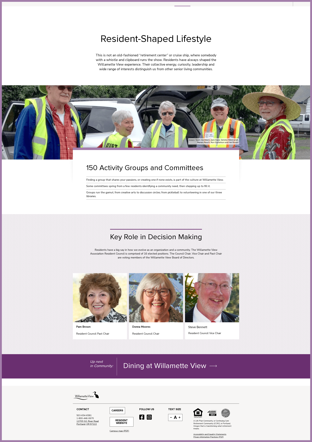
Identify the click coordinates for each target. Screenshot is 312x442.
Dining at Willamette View (164, 366)
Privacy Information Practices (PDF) (208, 437)
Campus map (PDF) (119, 430)
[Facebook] (141, 417)
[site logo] (86, 396)
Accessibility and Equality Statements (209, 434)
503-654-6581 (84, 415)
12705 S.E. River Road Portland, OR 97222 (88, 423)
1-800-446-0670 (85, 418)
